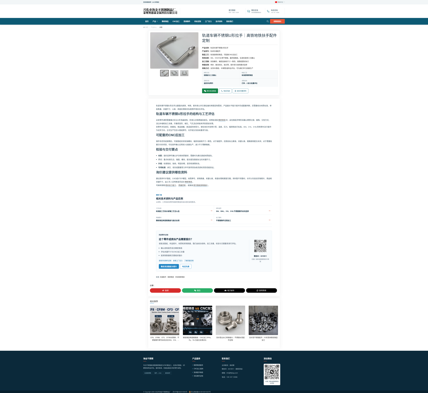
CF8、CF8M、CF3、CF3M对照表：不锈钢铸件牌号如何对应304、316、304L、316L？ (164, 340)
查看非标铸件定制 (165, 260)
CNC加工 (176, 21)
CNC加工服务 (198, 368)
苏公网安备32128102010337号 (201, 392)
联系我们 (229, 21)
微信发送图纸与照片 (169, 266)
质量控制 (182, 185)
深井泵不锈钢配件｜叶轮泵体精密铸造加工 (263, 338)
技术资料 (219, 21)
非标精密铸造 (180, 277)
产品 (154, 21)
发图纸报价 (277, 21)
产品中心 (154, 27)
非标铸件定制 (198, 376)
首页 (147, 21)
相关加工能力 (170, 185)
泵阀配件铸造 (198, 372)
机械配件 (163, 277)
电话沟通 (185, 266)
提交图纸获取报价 (200, 185)
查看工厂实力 (177, 260)
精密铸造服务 (198, 365)
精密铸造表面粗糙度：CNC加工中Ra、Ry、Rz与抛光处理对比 (197, 338)
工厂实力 (208, 21)
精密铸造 (165, 21)
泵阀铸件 (187, 21)
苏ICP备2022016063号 (180, 392)
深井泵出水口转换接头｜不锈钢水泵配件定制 (230, 338)
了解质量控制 (189, 260)
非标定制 (197, 21)
